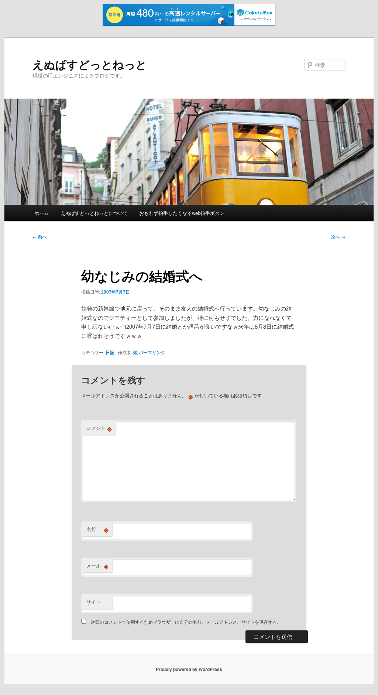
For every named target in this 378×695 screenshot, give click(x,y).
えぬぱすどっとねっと (89, 64)
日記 (110, 352)
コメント (99, 428)
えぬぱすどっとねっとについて (94, 212)
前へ (39, 236)
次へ (338, 236)
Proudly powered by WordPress (189, 669)
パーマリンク (152, 352)
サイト (93, 601)
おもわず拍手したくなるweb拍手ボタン (181, 212)
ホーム (41, 212)
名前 (97, 529)
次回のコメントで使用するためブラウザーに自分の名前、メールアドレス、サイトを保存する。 (186, 622)
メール (97, 566)
